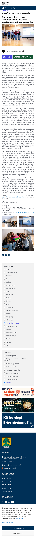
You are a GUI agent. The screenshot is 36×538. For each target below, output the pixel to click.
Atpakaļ (5, 10)
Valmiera (8, 383)
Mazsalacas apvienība (13, 370)
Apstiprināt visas (18, 528)
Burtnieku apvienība (12, 364)
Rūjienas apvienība (12, 376)
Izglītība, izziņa (11, 288)
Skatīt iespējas (18, 533)
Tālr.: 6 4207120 (9, 462)
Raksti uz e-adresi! (10, 468)
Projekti (8, 314)
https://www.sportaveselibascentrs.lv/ (14, 197)
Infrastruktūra (10, 285)
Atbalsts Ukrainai (11, 273)
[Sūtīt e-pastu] (3, 465)
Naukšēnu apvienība (12, 373)
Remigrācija (9, 317)
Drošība (8, 282)
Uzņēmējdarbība (11, 332)
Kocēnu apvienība (11, 367)
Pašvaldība (9, 307)
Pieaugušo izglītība (12, 310)
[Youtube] (13, 502)
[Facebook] (3, 256)
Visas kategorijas (11, 356)
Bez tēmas (9, 276)
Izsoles (8, 291)
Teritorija (7, 352)
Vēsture (8, 342)
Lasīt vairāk (19, 518)
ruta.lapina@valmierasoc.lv (25, 212)
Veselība (8, 339)
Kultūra (8, 301)
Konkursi (8, 298)
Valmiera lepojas (11, 336)
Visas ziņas (9, 269)
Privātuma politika (8, 522)
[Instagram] (3, 502)
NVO (7, 304)
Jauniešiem (9, 295)
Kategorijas (8, 266)
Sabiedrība (9, 320)
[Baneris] (18, 392)
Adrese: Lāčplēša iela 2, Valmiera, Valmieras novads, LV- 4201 (15, 458)
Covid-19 (8, 279)
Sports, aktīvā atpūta (12, 323)
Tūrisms (8, 329)
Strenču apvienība (11, 326)
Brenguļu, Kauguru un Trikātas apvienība (15, 360)
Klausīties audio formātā (13, 51)
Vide (7, 345)
